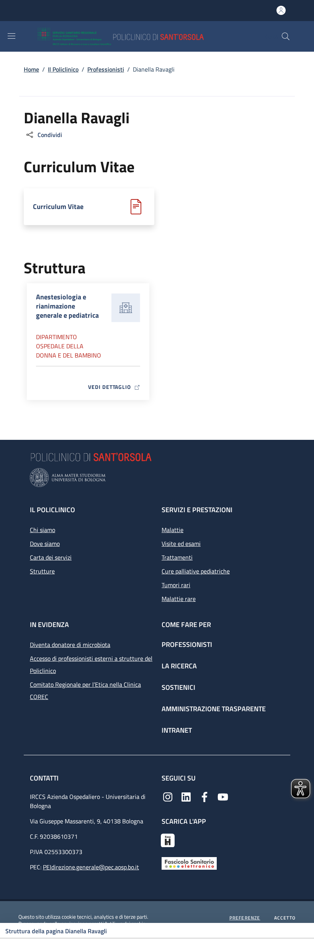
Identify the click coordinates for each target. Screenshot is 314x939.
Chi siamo (42, 529)
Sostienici (178, 687)
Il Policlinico (63, 69)
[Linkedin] (186, 796)
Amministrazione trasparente (214, 709)
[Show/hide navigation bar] (11, 36)
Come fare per (186, 624)
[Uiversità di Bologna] (157, 477)
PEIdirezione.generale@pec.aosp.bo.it (91, 867)
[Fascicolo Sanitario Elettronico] (189, 862)
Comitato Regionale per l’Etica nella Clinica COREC (85, 690)
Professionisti (105, 69)
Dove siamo (45, 543)
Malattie (172, 529)
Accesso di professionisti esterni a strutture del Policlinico (91, 664)
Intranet (177, 730)
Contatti (45, 778)
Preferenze (244, 918)
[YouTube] (223, 796)
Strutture (42, 571)
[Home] (143, 36)
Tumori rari (176, 585)
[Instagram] (168, 796)
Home (31, 69)
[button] (285, 36)
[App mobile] (168, 839)
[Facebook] (204, 796)
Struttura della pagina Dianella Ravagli (56, 931)
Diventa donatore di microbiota (70, 644)
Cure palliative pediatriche (196, 571)
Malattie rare (179, 598)
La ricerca (179, 666)
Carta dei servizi (51, 557)
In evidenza (49, 624)
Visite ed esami (181, 543)
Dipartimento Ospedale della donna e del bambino (68, 346)
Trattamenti (177, 557)
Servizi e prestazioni (197, 510)
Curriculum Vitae (58, 206)
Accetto (285, 918)
